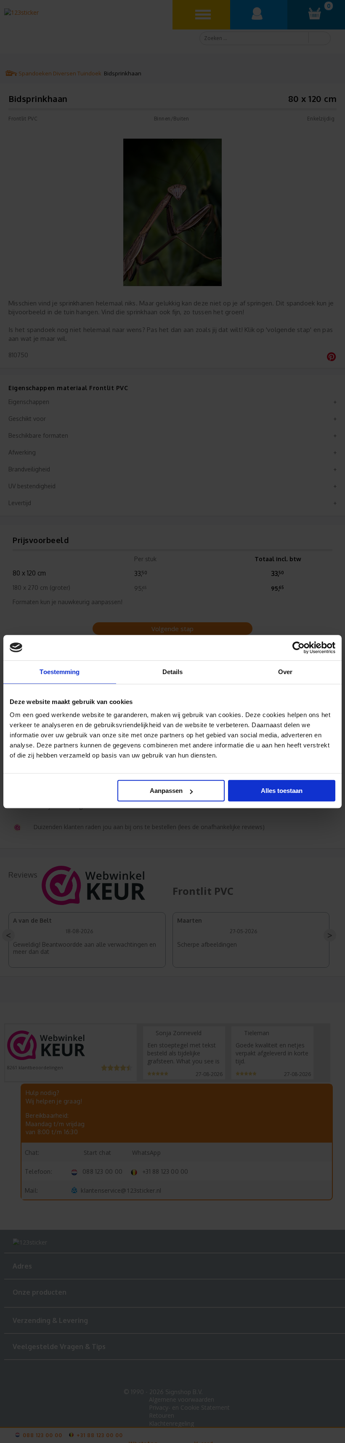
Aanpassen (166, 790)
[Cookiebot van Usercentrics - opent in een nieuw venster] (298, 647)
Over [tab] (285, 671)
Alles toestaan (282, 790)
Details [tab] (172, 671)
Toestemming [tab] (60, 671)
